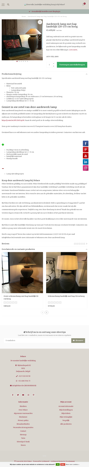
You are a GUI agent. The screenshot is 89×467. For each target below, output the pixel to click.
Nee (62, 464)
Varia (23, 438)
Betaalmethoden (23, 424)
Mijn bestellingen (66, 410)
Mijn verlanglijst (66, 417)
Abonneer (79, 340)
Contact (23, 431)
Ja (58, 464)
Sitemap (23, 435)
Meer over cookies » (72, 464)
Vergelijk (65, 420)
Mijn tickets (65, 413)
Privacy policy (23, 420)
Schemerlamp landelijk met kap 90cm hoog (66, 296)
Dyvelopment (70, 461)
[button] (19, 61)
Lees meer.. (73, 50)
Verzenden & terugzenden (23, 427)
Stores (23, 445)
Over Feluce (23, 410)
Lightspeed (45, 461)
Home (24, 16)
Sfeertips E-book (23, 442)
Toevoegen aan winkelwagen (72, 65)
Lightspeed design (57, 461)
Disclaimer (23, 417)
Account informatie (66, 406)
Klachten (23, 406)
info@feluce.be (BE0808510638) (24, 386)
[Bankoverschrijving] (44, 456)
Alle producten (66, 424)
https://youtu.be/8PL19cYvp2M (13, 120)
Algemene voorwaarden (23, 413)
